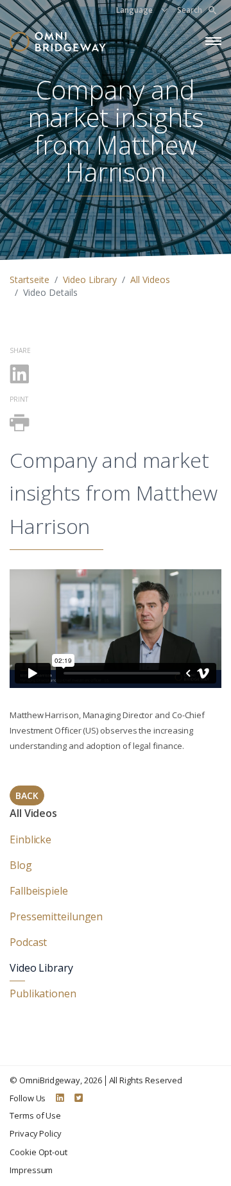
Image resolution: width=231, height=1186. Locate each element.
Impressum (31, 1170)
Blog (21, 865)
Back (26, 795)
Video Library (90, 279)
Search (189, 9)
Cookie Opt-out (38, 1152)
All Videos (150, 279)
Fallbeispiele (39, 891)
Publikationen (43, 993)
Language (134, 9)
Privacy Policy (36, 1133)
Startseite (29, 279)
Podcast (28, 942)
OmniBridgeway (49, 1080)
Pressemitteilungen (56, 916)
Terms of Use (35, 1115)
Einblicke (30, 839)
